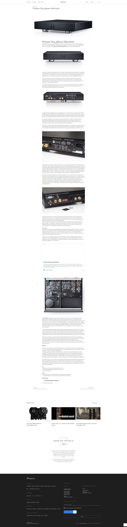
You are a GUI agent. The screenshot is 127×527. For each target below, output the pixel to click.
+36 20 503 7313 (85, 490)
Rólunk (33, 486)
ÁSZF (27, 488)
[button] (29, 2)
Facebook (28, 502)
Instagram (33, 502)
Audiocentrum (29, 515)
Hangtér (46, 515)
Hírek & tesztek (48, 486)
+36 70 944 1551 (67, 491)
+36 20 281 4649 (67, 492)
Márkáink (37, 486)
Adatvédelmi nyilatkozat (35, 488)
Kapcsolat (54, 486)
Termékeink (29, 486)
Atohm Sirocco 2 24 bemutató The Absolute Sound (63, 424)
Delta (42, 515)
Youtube (37, 502)
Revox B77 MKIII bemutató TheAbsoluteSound (34, 424)
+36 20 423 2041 (67, 493)
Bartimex (39, 515)
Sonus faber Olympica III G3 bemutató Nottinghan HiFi (86, 424)
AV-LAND (34, 515)
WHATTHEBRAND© (83, 523)
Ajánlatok (42, 486)
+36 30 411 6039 (67, 494)
